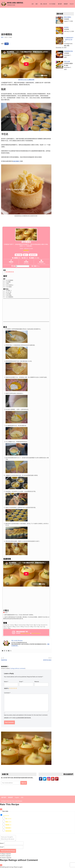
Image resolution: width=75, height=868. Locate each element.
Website (36, 681)
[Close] (1, 809)
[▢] (4, 280)
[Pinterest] (8, 651)
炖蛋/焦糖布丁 (16, 161)
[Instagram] (6, 651)
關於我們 (60, 4)
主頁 (32, 4)
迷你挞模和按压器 (10, 271)
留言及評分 (33, 254)
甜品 (2, 37)
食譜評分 (6, 688)
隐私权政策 (20, 717)
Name (6, 681)
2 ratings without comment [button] (17, 668)
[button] (24, 250)
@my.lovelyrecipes (25, 633)
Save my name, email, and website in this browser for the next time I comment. (26, 715)
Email (21, 681)
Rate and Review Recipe (8, 851)
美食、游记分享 (43, 4)
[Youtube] (2, 651)
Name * (2, 843)
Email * (2, 847)
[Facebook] (4, 651)
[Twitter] (10, 651)
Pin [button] (26, 254)
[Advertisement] (26, 22)
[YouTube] (53, 779)
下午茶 (6, 43)
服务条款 (27, 717)
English (72, 4)
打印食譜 (19, 254)
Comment (7, 693)
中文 (22, 797)
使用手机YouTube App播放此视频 (26, 79)
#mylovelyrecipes (35, 633)
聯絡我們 (66, 4)
